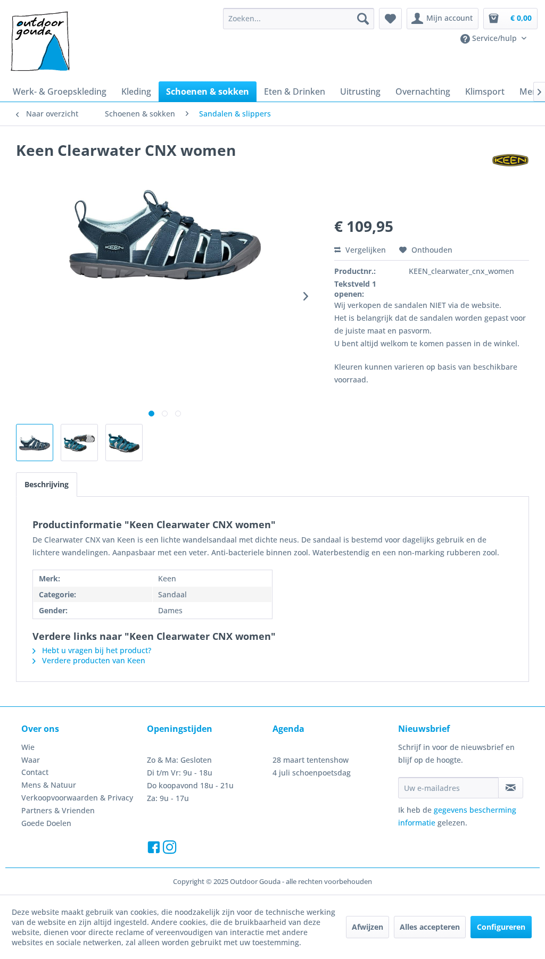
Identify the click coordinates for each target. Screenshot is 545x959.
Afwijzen (367, 927)
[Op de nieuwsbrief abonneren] (510, 787)
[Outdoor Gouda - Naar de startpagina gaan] (39, 42)
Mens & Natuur (48, 785)
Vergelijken (364, 250)
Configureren (501, 927)
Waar (30, 760)
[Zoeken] (363, 18)
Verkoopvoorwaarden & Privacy (77, 798)
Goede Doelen (46, 823)
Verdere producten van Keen (92, 660)
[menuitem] (298, 18)
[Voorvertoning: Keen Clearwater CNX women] (34, 442)
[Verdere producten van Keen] (510, 160)
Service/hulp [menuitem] (494, 38)
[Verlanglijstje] (390, 18)
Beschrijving (46, 484)
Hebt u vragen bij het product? (95, 650)
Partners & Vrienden (58, 810)
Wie (28, 747)
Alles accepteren (430, 927)
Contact (34, 772)
